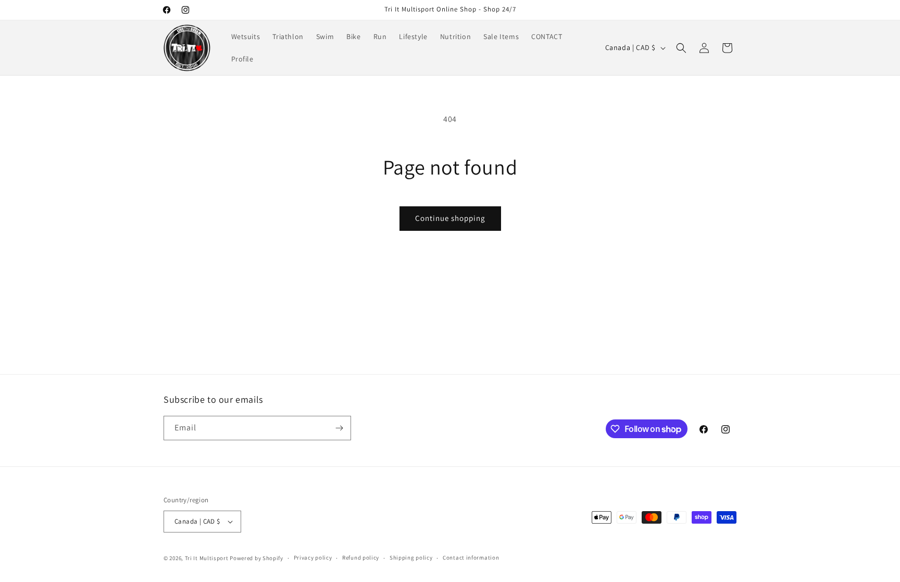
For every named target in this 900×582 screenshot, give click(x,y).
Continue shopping (450, 218)
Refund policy (360, 557)
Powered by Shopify (256, 558)
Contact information (471, 557)
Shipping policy (411, 557)
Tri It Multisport (207, 558)
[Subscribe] (339, 428)
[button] (681, 47)
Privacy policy (313, 557)
